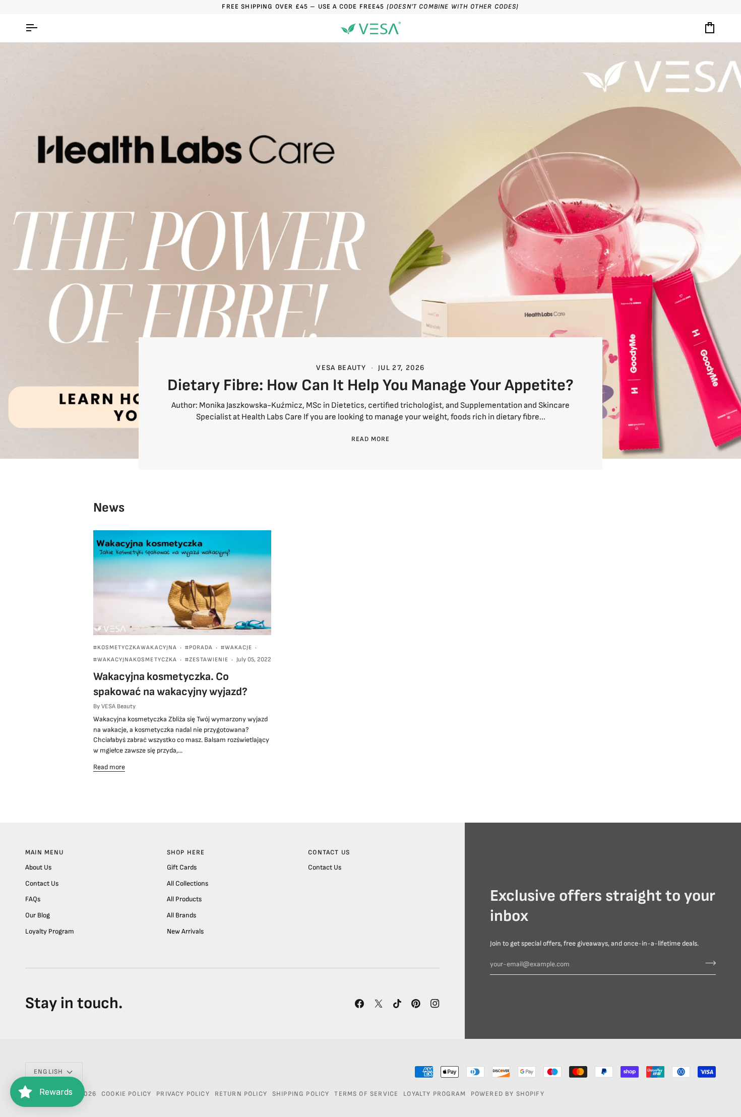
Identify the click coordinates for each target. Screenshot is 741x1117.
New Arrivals (185, 931)
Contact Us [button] (329, 852)
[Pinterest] (415, 1003)
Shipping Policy (301, 1094)
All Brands (181, 915)
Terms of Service (366, 1094)
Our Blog (37, 915)
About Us (38, 867)
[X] (378, 1003)
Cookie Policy (126, 1094)
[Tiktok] (397, 1003)
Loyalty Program (49, 931)
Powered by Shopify (507, 1094)
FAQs (32, 899)
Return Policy (241, 1094)
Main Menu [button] (44, 852)
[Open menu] (40, 28)
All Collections (187, 884)
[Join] (707, 963)
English (48, 1072)
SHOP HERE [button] (186, 852)
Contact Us (41, 884)
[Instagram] (435, 1003)
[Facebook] (359, 1003)
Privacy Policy (182, 1094)
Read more (370, 439)
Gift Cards (182, 867)
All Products (184, 899)
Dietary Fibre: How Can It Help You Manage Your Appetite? (370, 385)
